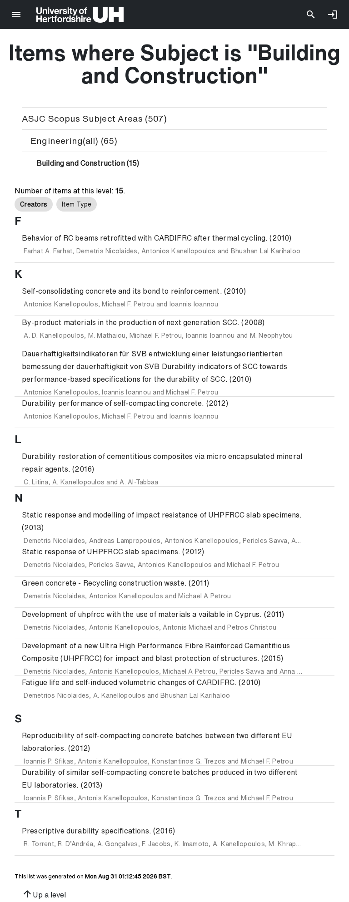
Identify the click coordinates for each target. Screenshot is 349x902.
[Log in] (333, 14)
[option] (34, 204)
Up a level (44, 893)
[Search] (311, 14)
